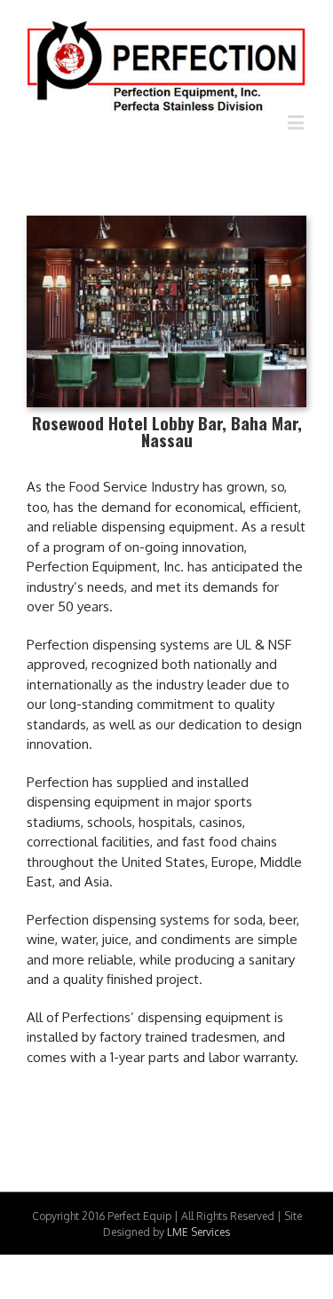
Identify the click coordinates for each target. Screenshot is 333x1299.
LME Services (198, 1232)
